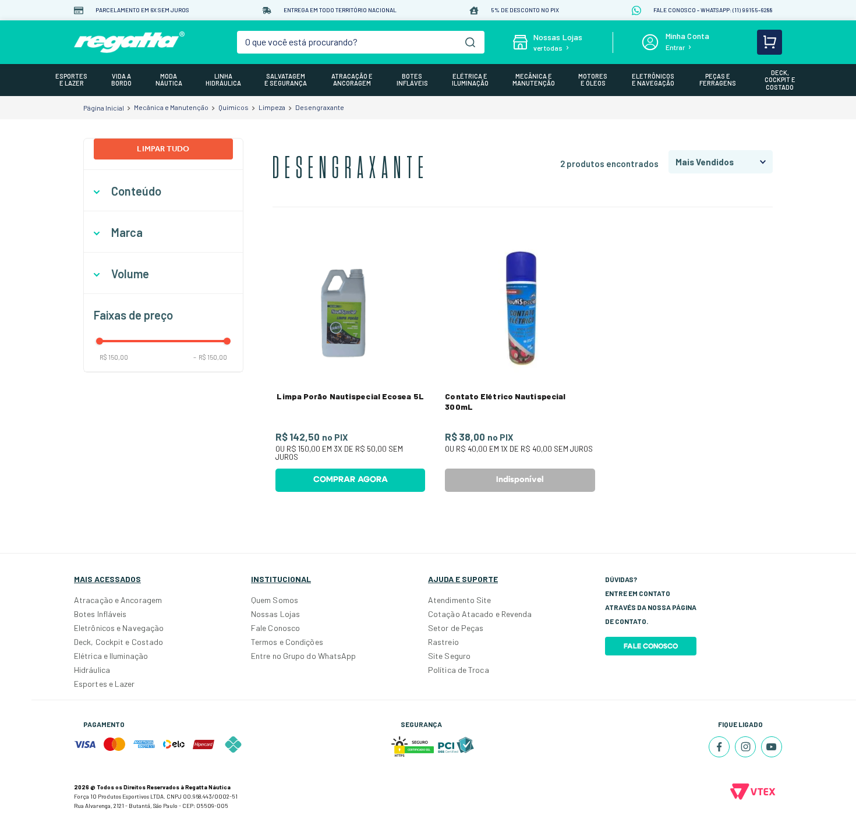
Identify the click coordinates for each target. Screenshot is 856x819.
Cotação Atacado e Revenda (480, 614)
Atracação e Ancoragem (118, 600)
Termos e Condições (287, 642)
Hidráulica (92, 670)
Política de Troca (458, 670)
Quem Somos (274, 600)
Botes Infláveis (100, 614)
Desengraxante (319, 107)
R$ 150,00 (114, 357)
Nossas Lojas (275, 614)
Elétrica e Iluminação (111, 656)
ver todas (548, 48)
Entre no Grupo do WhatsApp (303, 656)
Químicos (233, 107)
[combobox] (361, 42)
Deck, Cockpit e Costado (118, 642)
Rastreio (443, 642)
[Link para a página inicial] (103, 108)
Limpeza (272, 107)
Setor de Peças (455, 628)
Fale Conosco (275, 628)
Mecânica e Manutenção (171, 107)
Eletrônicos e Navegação (119, 628)
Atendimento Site (459, 600)
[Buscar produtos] (470, 42)
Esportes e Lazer (104, 684)
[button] (163, 191)
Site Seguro (449, 656)
